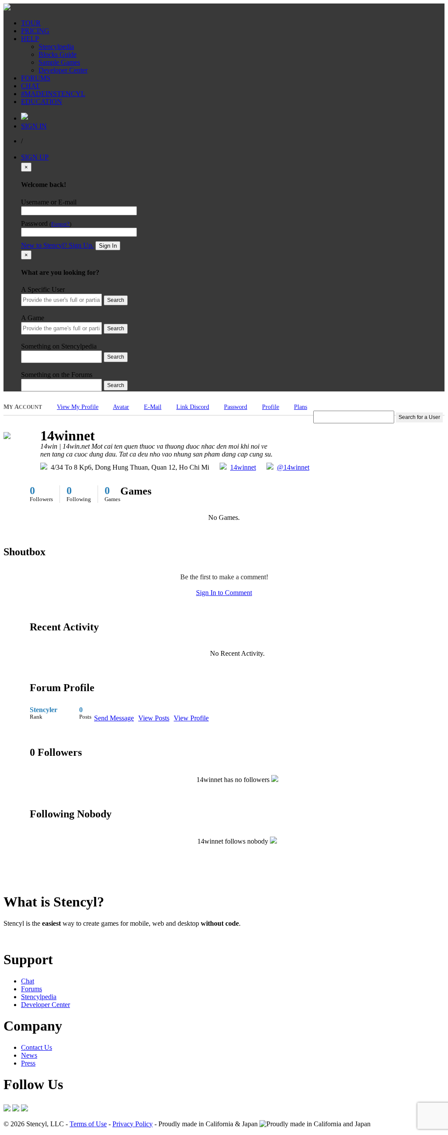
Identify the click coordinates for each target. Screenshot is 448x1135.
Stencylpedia (56, 46)
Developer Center (63, 70)
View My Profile (77, 407)
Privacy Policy (132, 1124)
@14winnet (293, 467)
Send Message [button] (114, 718)
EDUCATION (41, 101)
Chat (27, 981)
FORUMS (35, 78)
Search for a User (419, 417)
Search (115, 300)
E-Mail (152, 407)
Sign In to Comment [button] (224, 592)
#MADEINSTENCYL (53, 93)
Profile (270, 407)
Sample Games (59, 62)
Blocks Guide (57, 54)
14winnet (243, 467)
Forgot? (60, 224)
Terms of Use (88, 1124)
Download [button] (52, 938)
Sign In (108, 245)
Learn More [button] (20, 938)
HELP (30, 38)
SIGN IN (34, 126)
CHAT (30, 86)
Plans (300, 407)
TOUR (31, 23)
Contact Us (36, 1047)
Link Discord (192, 407)
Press (28, 1063)
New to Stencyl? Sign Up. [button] (57, 245)
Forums (31, 989)
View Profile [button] (191, 718)
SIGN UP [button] (35, 157)
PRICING (35, 31)
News (29, 1055)
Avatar (121, 407)
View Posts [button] (153, 718)
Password (235, 407)
